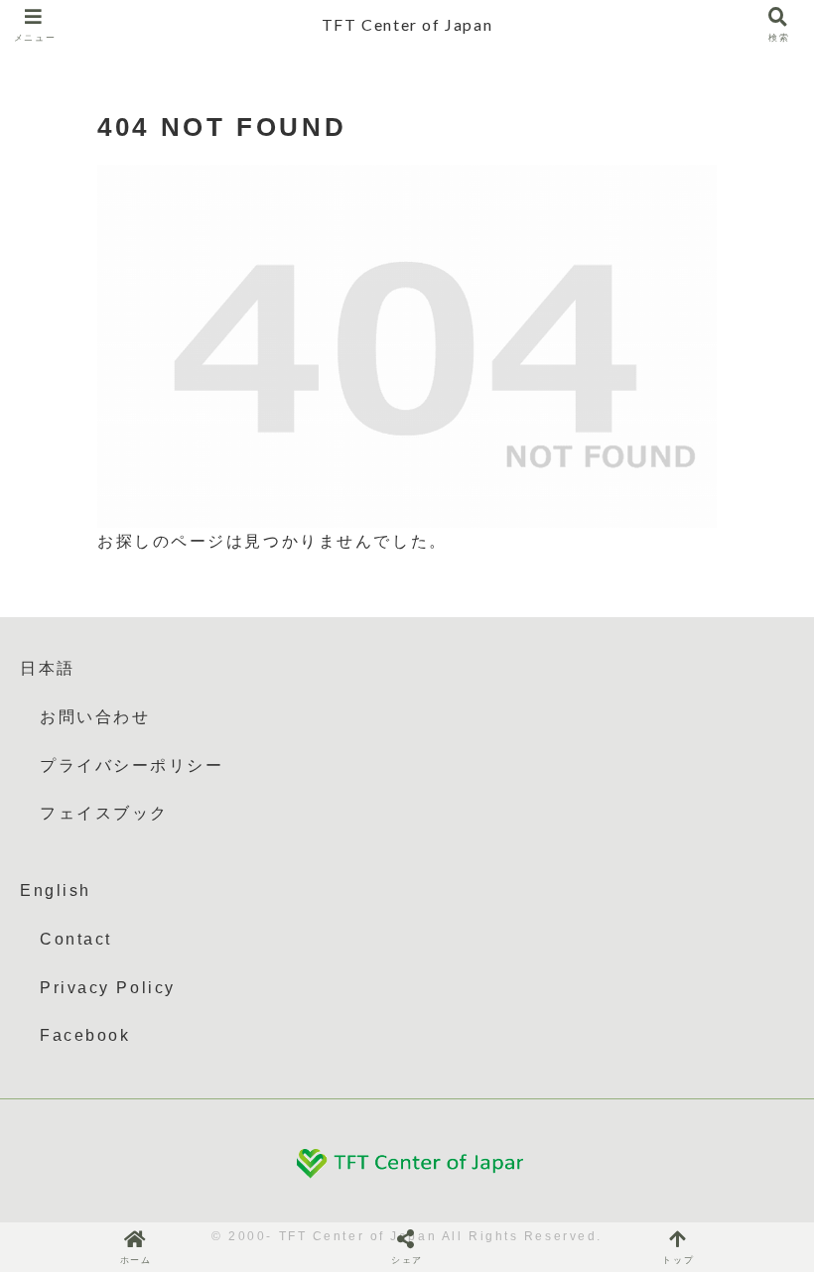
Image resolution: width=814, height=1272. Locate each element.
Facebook (85, 1035)
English (55, 890)
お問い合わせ (95, 716)
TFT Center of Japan (407, 24)
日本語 (47, 668)
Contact (76, 939)
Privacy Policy (108, 987)
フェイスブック (104, 813)
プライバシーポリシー (132, 765)
